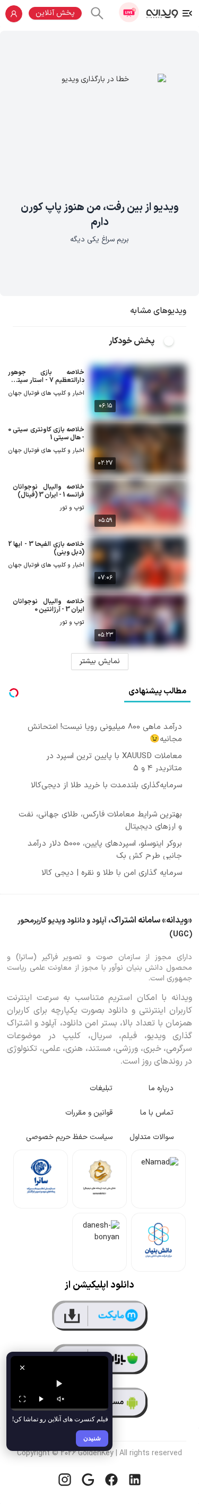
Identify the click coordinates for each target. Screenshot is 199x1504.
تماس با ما (157, 1112)
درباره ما (161, 1088)
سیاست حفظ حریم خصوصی (69, 1137)
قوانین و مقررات (89, 1112)
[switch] (174, 341)
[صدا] (60, 1399)
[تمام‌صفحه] (22, 1399)
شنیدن (92, 1437)
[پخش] (41, 1399)
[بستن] (22, 1367)
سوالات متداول (151, 1137)
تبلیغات (101, 1088)
